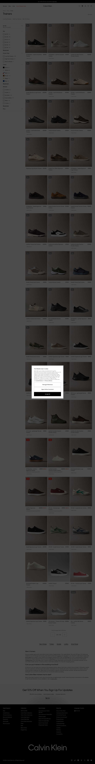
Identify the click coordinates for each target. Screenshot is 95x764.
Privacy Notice (48, 380)
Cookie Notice (39, 380)
